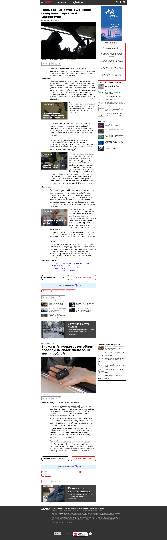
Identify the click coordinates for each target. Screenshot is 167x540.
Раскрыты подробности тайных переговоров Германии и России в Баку (114, 142)
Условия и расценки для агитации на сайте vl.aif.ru (66, 510)
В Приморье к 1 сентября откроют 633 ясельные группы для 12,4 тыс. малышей (112, 55)
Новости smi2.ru (47, 338)
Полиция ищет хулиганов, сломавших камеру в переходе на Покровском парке (58, 316)
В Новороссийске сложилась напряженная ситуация (113, 147)
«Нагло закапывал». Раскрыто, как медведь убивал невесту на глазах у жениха (115, 371)
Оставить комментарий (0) (83, 277)
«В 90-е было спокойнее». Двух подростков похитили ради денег (114, 114)
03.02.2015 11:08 (45, 7)
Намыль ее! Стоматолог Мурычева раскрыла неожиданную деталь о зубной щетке (114, 109)
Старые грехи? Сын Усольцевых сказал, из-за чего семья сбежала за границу (115, 104)
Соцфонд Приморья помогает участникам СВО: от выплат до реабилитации (111, 75)
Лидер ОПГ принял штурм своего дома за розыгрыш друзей (85, 304)
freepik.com (44, 394)
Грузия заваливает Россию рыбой (114, 129)
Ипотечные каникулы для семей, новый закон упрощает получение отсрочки (112, 68)
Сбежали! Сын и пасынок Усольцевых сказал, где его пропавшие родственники (115, 92)
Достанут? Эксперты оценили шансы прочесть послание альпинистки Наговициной (115, 354)
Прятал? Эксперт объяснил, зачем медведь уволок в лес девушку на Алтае (114, 365)
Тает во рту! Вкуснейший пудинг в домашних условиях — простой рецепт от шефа (114, 348)
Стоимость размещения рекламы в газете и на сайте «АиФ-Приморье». (84, 508)
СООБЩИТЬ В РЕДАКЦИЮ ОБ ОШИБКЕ (92, 510)
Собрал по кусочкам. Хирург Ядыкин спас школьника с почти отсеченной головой (115, 360)
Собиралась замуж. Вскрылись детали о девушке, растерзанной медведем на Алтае (114, 98)
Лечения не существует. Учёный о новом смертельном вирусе (114, 85)
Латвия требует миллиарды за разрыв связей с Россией (113, 124)
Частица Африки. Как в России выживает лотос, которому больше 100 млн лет (114, 377)
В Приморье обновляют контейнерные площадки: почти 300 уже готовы (111, 61)
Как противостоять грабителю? (65, 270)
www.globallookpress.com (69, 59)
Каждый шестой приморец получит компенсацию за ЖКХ (111, 47)
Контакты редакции (57, 508)
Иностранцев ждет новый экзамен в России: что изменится (114, 136)
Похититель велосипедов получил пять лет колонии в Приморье (56, 305)
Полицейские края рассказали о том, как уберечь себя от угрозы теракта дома (58, 310)
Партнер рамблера (67, 533)
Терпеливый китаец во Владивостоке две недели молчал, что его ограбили (83, 310)
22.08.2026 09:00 (45, 343)
